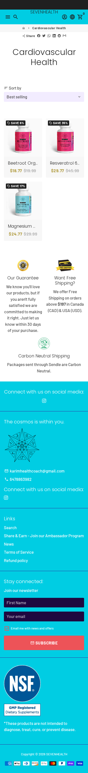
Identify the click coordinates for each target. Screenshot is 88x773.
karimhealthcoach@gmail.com (34, 470)
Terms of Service (19, 552)
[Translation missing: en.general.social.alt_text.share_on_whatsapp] (49, 36)
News (9, 543)
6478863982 (18, 479)
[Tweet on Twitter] (43, 36)
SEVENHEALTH (56, 754)
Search (10, 527)
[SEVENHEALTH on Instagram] (44, 400)
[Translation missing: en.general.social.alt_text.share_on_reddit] (59, 36)
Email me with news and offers (32, 628)
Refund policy (16, 560)
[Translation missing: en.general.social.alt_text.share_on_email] (64, 36)
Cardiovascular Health (49, 28)
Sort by (12, 87)
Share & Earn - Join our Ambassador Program (44, 535)
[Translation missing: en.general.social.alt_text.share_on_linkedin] (54, 36)
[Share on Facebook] (38, 36)
